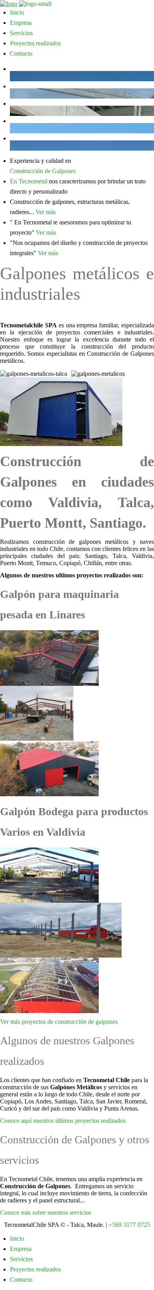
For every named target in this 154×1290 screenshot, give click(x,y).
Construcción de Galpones (43, 171)
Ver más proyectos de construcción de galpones (59, 1021)
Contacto (21, 53)
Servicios (21, 33)
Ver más (46, 212)
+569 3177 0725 (129, 1224)
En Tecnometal (28, 181)
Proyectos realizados (35, 43)
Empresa (21, 22)
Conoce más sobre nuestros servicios (45, 1212)
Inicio (17, 12)
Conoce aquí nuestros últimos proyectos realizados (63, 1120)
